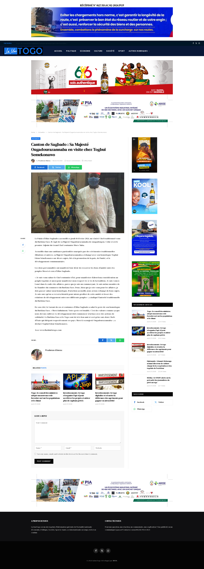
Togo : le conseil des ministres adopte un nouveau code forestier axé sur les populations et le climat (45, 397)
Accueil (58, 51)
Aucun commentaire (73, 161)
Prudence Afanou (44, 161)
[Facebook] (23, 244)
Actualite (35, 138)
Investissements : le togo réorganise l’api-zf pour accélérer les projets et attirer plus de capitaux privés (42, 43)
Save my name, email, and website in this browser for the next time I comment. (67, 454)
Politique (71, 51)
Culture (98, 51)
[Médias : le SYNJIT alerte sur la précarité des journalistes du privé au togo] (138, 380)
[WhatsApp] (23, 251)
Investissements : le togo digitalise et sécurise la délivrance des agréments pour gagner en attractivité (109, 397)
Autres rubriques (138, 51)
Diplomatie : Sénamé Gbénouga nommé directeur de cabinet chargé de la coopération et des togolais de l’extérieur (159, 364)
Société (110, 51)
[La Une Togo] (23, 51)
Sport (121, 51)
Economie (85, 51)
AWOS (115, 561)
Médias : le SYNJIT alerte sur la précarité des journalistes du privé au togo (158, 380)
